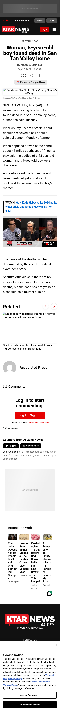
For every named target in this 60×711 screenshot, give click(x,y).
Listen (51, 20)
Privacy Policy (15, 678)
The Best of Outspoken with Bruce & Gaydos (22, 20)
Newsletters (32, 445)
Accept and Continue (30, 704)
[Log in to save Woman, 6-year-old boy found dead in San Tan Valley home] (38, 76)
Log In (45, 29)
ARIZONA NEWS (30, 41)
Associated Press (33, 368)
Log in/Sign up (10, 451)
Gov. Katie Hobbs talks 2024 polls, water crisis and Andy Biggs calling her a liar (31, 206)
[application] (30, 231)
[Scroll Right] (54, 306)
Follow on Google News (32, 82)
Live (7, 20)
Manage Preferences (30, 695)
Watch (40, 20)
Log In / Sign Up (30, 415)
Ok (56, 645)
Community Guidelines (38, 422)
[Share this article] (31, 75)
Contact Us (30, 639)
